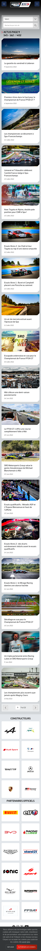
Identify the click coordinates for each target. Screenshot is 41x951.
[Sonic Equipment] (10, 871)
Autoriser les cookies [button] (26, 947)
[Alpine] (10, 730)
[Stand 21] (30, 852)
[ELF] (30, 812)
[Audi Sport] (10, 750)
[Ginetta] (10, 769)
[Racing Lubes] (30, 832)
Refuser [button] (10, 947)
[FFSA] (30, 911)
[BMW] (30, 750)
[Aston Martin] (30, 730)
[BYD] (10, 832)
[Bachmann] (10, 852)
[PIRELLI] (10, 812)
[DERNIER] (5, 707)
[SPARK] (30, 871)
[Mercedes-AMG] (30, 769)
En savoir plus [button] (24, 942)
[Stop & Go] (10, 911)
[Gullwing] (10, 891)
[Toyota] (30, 789)
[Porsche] (10, 789)
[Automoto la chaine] (30, 891)
